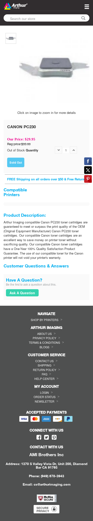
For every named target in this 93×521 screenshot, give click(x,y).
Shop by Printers (44, 320)
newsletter (44, 401)
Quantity (32, 150)
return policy (44, 370)
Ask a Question (22, 292)
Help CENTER (44, 379)
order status (45, 397)
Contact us (44, 361)
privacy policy (44, 338)
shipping (44, 365)
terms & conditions (44, 342)
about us (44, 334)
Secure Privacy (42, 509)
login (44, 392)
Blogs (44, 347)
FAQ (44, 374)
